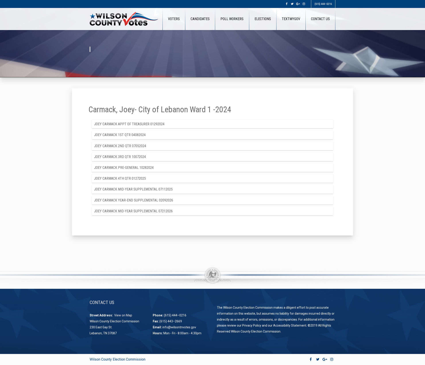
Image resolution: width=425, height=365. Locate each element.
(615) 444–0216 (323, 4)
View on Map (123, 315)
